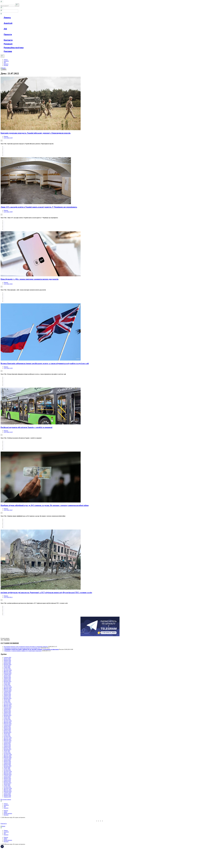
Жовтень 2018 (7, 789)
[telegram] (104, 821)
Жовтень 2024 (7, 688)
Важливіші (6, 639)
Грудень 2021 (7, 736)
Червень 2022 (7, 727)
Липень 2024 (7, 692)
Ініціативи (20, 31)
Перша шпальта (8, 813)
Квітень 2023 (7, 713)
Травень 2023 (7, 712)
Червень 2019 (7, 778)
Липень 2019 (7, 777)
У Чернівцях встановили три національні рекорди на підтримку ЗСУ (22, 648)
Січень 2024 (7, 701)
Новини (9, 20)
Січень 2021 (7, 751)
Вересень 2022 (7, 723)
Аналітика (9, 26)
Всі (2, 639)
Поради (27, 31)
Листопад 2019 (8, 771)
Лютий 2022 (7, 733)
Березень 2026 (7, 664)
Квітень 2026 (7, 663)
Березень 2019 (7, 782)
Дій (5, 29)
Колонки (25, 26)
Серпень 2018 (7, 792)
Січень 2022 (7, 735)
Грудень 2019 (7, 770)
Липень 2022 (7, 726)
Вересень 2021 (7, 740)
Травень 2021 (7, 746)
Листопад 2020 (8, 754)
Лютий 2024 (7, 699)
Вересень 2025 (7, 673)
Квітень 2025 (7, 680)
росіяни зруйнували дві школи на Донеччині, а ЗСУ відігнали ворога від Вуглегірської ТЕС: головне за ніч (46, 592)
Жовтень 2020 (7, 756)
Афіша (8, 31)
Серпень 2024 (7, 691)
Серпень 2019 (7, 775)
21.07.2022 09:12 (8, 597)
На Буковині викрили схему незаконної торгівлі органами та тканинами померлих (26, 646)
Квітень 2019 (7, 781)
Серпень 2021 (7, 742)
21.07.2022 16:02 (8, 284)
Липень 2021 (7, 743)
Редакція (8, 44)
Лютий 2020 (7, 767)
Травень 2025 (7, 678)
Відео (32, 20)
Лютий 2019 (7, 784)
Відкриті (19, 37)
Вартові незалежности (62, 37)
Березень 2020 (7, 765)
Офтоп (27, 20)
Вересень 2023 (7, 706)
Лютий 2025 (7, 682)
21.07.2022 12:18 (8, 432)
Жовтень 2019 (7, 773)
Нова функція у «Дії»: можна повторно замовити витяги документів (29, 279)
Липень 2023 (7, 709)
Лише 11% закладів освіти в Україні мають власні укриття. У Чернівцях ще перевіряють (39, 207)
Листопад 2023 (8, 704)
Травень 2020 (7, 763)
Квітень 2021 (7, 747)
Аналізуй (8, 23)
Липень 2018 (7, 794)
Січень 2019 (7, 785)
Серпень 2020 (7, 758)
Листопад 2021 (8, 737)
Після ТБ (71, 37)
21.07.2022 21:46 (8, 137)
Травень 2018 (7, 796)
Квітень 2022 (7, 730)
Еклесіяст (78, 37)
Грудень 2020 (7, 753)
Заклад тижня (36, 37)
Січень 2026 (7, 667)
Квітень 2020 (7, 764)
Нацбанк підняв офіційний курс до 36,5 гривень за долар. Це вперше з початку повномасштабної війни (45, 505)
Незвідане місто (11, 37)
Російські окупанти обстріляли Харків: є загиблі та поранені (26, 427)
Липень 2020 (7, 760)
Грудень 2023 (7, 702)
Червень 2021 (7, 744)
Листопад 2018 (8, 788)
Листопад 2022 (8, 720)
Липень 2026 (7, 659)
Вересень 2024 (7, 689)
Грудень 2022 (7, 719)
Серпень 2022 (7, 725)
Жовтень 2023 (7, 705)
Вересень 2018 (7, 791)
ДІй (5, 62)
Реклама (37, 31)
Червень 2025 (7, 677)
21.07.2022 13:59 (8, 368)
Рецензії (14, 31)
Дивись (7, 17)
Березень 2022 (7, 732)
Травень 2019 (7, 780)
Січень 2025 (7, 684)
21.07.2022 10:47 (8, 510)
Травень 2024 (7, 695)
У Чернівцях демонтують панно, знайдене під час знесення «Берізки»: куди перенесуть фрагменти (31, 649)
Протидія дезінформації (48, 37)
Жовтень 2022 (7, 722)
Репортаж (21, 20)
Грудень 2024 (7, 685)
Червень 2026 (7, 660)
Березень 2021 (7, 749)
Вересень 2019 (7, 774)
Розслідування (18, 26)
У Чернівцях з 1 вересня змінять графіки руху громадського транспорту (23, 650)
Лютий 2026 (7, 666)
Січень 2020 (7, 768)
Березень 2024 (7, 698)
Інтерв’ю (15, 20)
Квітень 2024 (7, 697)
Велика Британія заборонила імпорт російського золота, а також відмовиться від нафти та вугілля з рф (45, 363)
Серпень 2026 (7, 657)
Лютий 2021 (7, 750)
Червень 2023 (7, 711)
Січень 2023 (7, 718)
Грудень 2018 (7, 787)
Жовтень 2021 (7, 739)
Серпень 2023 (7, 708)
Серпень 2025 (7, 674)
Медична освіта (27, 37)
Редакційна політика (14, 47)
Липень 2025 (7, 675)
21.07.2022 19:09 (8, 211)
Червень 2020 (7, 761)
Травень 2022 (7, 729)
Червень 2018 (7, 795)
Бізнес (32, 31)
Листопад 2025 (8, 670)
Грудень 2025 (7, 668)
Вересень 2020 (7, 757)
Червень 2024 (7, 694)
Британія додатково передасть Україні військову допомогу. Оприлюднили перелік (36, 133)
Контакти (8, 40)
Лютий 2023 (7, 716)
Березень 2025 (7, 681)
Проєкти (8, 34)
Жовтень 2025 (7, 671)
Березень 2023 (7, 715)
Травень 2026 (7, 661)
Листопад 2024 (8, 687)
